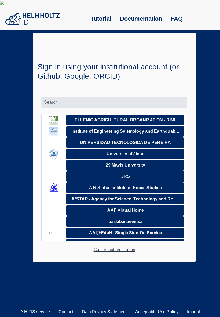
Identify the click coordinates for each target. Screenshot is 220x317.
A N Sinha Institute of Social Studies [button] (125, 187)
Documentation (141, 18)
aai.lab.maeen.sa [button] (125, 221)
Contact (65, 311)
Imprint (193, 311)
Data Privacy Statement (104, 311)
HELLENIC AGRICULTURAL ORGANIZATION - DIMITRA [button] (127, 120)
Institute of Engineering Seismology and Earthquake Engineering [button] (127, 131)
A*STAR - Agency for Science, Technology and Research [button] (127, 199)
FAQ (177, 18)
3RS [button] (125, 176)
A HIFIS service (35, 311)
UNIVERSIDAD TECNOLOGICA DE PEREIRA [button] (125, 142)
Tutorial (101, 18)
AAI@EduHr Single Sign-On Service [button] (125, 232)
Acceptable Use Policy (156, 311)
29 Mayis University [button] (125, 165)
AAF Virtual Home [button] (125, 210)
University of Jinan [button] (126, 154)
